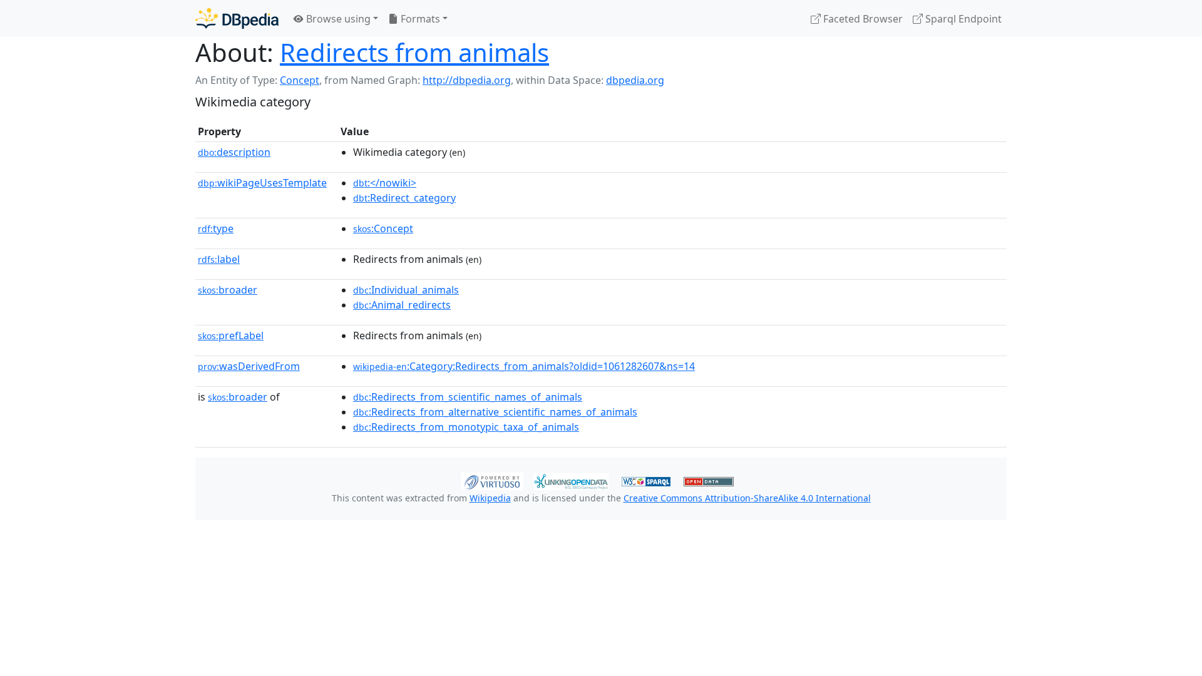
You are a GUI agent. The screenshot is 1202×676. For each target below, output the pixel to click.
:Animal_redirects (402, 305)
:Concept (383, 228)
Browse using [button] (337, 19)
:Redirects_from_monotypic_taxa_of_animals (466, 427)
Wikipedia (490, 498)
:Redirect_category (404, 198)
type (216, 228)
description (234, 152)
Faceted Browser (862, 19)
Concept (299, 80)
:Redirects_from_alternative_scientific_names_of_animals (495, 412)
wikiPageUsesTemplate (262, 183)
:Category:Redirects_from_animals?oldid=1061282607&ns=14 (524, 366)
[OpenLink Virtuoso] (492, 480)
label (219, 259)
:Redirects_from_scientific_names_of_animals (467, 397)
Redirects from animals (414, 52)
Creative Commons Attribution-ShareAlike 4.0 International (747, 498)
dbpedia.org (635, 80)
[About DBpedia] (237, 18)
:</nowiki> (384, 183)
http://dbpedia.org (467, 80)
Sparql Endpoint (962, 19)
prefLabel (231, 335)
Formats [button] (419, 19)
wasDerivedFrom (249, 366)
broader (227, 290)
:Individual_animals (406, 290)
